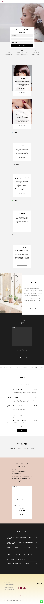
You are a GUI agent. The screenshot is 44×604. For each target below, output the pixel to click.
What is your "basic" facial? (16, 559)
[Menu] (41, 1)
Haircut (22, 79)
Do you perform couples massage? (18, 563)
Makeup (22, 213)
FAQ (22, 576)
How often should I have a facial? (18, 551)
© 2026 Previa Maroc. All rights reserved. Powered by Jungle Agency (12, 600)
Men (25, 60)
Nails (22, 112)
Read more (22, 92)
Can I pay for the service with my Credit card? (20, 538)
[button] (33, 308)
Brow (22, 145)
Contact (29, 576)
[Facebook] (18, 595)
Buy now (22, 514)
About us (15, 576)
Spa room (22, 248)
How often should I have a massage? (18, 567)
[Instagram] (20, 595)
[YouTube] (26, 595)
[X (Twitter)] (23, 595)
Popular (19, 448)
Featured (12, 448)
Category (26, 448)
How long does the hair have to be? (18, 547)
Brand (32, 448)
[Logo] (3, 2)
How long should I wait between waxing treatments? (20, 543)
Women (19, 60)
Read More (39, 583)
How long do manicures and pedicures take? (19, 555)
